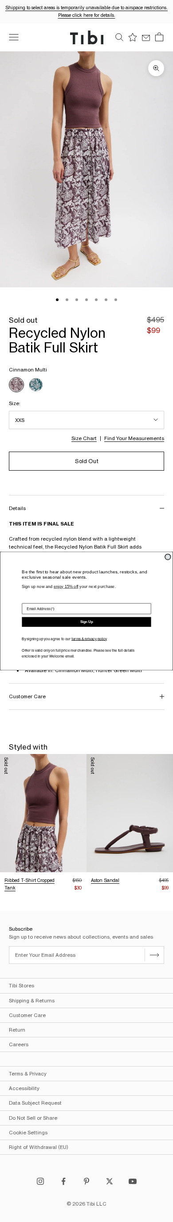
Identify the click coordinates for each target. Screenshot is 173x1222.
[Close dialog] (168, 557)
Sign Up (86, 622)
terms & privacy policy (88, 639)
